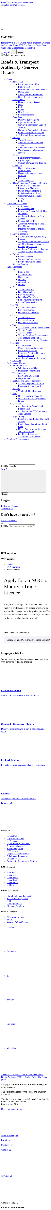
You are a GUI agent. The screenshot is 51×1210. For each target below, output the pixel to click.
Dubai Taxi (12, 880)
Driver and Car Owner (17, 203)
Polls (20, 201)
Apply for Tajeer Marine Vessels (32, 358)
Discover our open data (28, 120)
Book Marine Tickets (27, 350)
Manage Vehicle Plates (28, 221)
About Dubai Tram (26, 317)
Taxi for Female (25, 333)
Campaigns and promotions (30, 94)
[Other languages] (14, 51)
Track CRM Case (26, 180)
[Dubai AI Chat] (6, 1176)
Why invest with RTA (28, 368)
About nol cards (25, 274)
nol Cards (11, 872)
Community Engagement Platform (22, 861)
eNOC (10, 919)
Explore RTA (24, 87)
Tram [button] (14, 315)
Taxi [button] (14, 325)
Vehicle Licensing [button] (20, 206)
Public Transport (33, 43)
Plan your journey (26, 294)
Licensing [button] (16, 403)
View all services (25, 140)
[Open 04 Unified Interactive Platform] (22, 1130)
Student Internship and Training (32, 163)
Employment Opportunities (30, 158)
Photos (21, 109)
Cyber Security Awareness (30, 97)
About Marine (24, 345)
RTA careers (12, 841)
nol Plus (21, 284)
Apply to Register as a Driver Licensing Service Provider (31, 384)
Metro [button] (15, 305)
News (20, 104)
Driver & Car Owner (16, 43)
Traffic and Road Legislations (31, 135)
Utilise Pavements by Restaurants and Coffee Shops (33, 430)
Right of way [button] (18, 416)
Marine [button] (15, 343)
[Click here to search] (2, 523)
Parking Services (25, 256)
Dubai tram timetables (28, 322)
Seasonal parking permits (29, 259)
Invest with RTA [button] (19, 365)
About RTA (18, 45)
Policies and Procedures (17, 856)
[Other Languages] (23, 481)
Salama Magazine (26, 115)
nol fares (22, 279)
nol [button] (13, 269)
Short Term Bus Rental (28, 376)
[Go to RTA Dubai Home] (22, 26)
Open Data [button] (17, 117)
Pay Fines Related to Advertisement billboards (29, 435)
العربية (7, 52)
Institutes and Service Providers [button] (26, 381)
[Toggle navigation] (2, 29)
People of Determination (18, 439)
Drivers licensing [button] (20, 234)
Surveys (21, 198)
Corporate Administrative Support (33, 130)
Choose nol (23, 277)
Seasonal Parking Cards (17, 898)
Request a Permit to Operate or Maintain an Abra (32, 354)
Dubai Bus (11, 875)
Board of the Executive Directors (33, 89)
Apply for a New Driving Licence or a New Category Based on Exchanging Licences (33, 244)
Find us (21, 178)
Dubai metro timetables (28, 312)
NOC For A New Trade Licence (32, 396)
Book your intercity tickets (30, 300)
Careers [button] (15, 155)
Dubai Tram (12, 877)
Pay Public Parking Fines (29, 262)
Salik (9, 901)
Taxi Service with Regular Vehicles (34, 327)
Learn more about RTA (28, 84)
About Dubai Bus (26, 289)
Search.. (4, 466)
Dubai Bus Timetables (28, 297)
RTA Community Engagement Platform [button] (30, 183)
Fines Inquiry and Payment (19, 896)
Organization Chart (15, 838)
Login (20, 52)
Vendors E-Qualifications (29, 391)
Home (4, 43)
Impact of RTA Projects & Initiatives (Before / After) (29, 192)
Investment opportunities (29, 371)
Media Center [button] (18, 99)
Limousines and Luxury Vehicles (33, 340)
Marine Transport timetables (30, 348)
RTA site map (13, 851)
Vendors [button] (16, 388)
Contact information (27, 168)
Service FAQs (24, 170)
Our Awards (23, 92)
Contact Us (30, 48)
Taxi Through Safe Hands (29, 338)
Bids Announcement (16, 917)
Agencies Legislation (27, 122)
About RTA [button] (17, 82)
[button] (22, 548)
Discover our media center (30, 102)
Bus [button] (14, 287)
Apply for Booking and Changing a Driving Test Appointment (33, 250)
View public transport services (31, 147)
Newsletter (23, 112)
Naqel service (24, 378)
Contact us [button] (17, 165)
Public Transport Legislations (31, 132)
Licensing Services (15, 906)
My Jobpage (23, 160)
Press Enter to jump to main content (17, 2)
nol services (23, 282)
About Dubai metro (27, 307)
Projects (21, 107)
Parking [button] (15, 254)
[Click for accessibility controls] (2, 53)
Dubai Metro (12, 882)
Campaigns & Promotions (12, 48)
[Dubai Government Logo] (13, 5)
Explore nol (23, 272)
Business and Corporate (17, 363)
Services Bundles (20, 264)
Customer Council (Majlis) (30, 196)
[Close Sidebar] (2, 32)
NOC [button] (14, 393)
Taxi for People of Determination (33, 335)
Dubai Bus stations (26, 292)
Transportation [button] (18, 373)
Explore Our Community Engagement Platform (29, 186)
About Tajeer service (27, 302)
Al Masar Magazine (16, 846)
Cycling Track (13, 859)
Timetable (16, 360)
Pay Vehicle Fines (26, 208)
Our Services (29, 45)
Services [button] (16, 137)
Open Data (41, 45)
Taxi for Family (25, 330)
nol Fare (10, 885)
